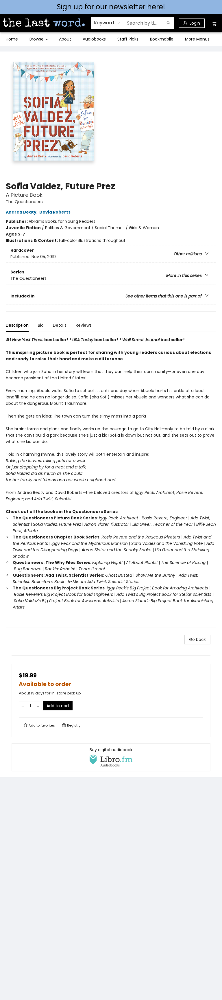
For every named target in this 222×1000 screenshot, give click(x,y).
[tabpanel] (111, 482)
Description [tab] (17, 325)
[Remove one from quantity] (22, 706)
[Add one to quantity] (38, 706)
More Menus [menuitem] (197, 39)
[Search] (168, 23)
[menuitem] (12, 39)
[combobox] (107, 22)
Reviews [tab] (84, 325)
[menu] (111, 39)
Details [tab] (59, 325)
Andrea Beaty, (22, 212)
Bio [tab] (41, 325)
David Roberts (55, 212)
